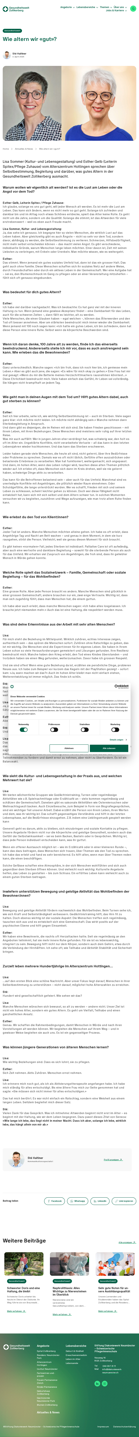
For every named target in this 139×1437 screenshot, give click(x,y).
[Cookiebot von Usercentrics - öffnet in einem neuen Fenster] (117, 687)
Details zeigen (116, 740)
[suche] (133, 9)
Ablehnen (69, 748)
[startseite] (18, 9)
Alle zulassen (109, 748)
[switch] (54, 730)
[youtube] (105, 1383)
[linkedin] (97, 1383)
